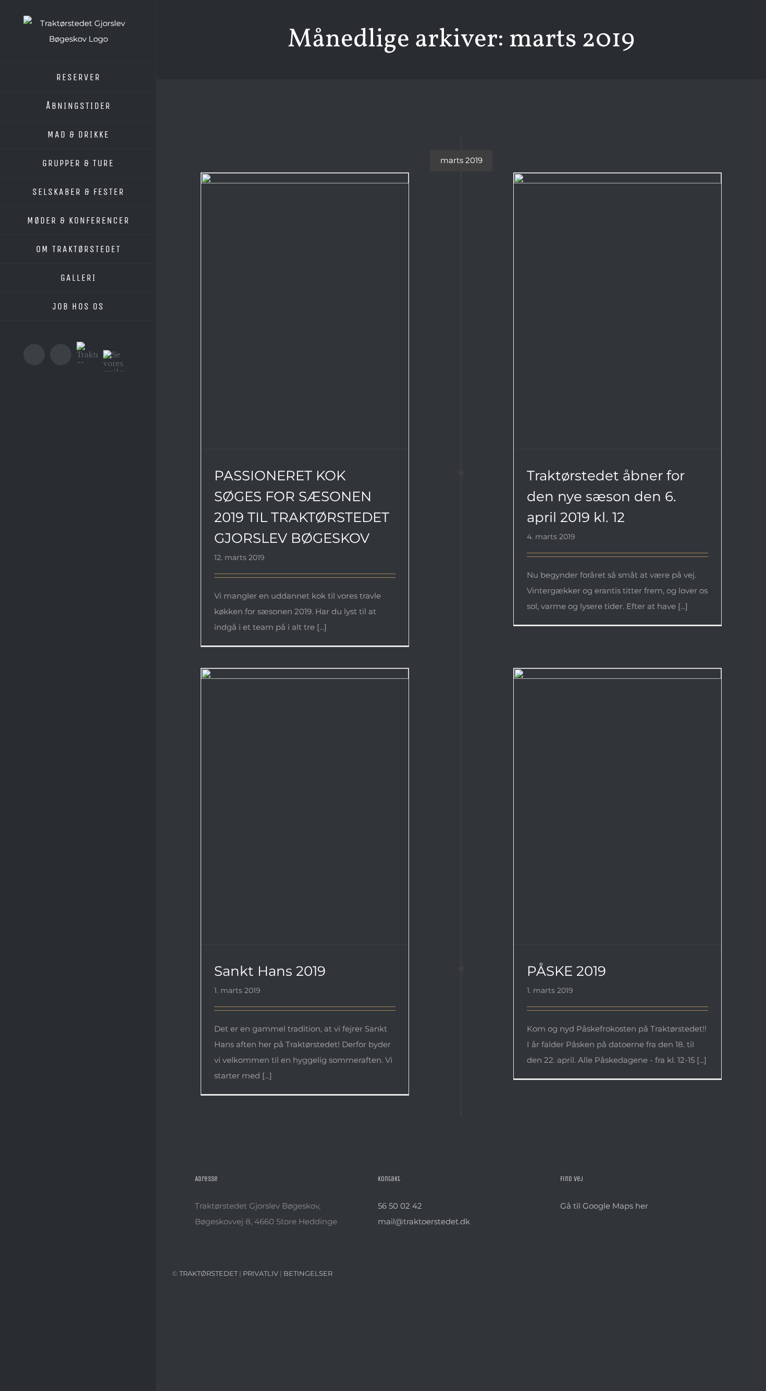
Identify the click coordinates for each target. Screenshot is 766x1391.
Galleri (318, 289)
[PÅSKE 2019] (617, 806)
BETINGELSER (307, 1273)
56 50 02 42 (400, 1206)
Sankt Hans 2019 (292, 797)
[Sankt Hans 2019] (305, 806)
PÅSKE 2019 (604, 797)
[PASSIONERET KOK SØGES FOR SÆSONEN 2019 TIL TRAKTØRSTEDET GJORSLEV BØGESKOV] (305, 311)
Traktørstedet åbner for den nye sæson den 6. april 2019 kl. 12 (604, 295)
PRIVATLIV (261, 1273)
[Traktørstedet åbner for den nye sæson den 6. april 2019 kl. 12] (617, 311)
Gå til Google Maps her (604, 1206)
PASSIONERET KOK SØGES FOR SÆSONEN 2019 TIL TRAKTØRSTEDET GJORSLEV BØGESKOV (292, 289)
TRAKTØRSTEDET (208, 1273)
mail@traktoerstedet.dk (424, 1221)
